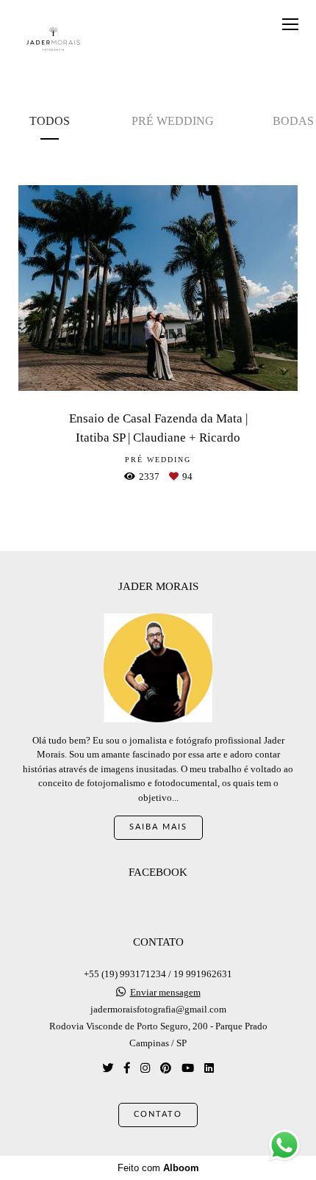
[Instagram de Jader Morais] (145, 1067)
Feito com (158, 1167)
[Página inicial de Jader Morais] (53, 39)
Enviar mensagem (165, 992)
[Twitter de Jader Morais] (107, 1067)
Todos (49, 121)
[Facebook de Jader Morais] (126, 1067)
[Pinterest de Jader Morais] (165, 1067)
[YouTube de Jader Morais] (188, 1067)
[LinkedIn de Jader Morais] (209, 1067)
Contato (158, 1114)
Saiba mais (158, 827)
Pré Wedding (173, 121)
